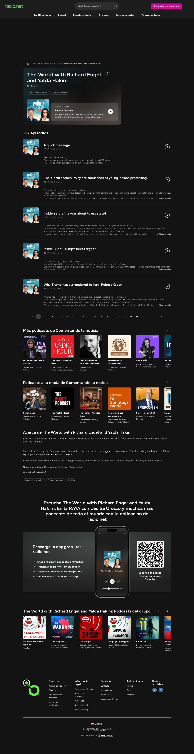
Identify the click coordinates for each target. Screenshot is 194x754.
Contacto (105, 686)
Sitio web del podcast (33, 472)
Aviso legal (80, 701)
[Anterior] (158, 329)
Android (130, 695)
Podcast (62, 15)
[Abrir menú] (187, 6)
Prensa (52, 690)
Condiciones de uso (84, 689)
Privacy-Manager (82, 710)
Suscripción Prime (109, 699)
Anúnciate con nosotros (55, 696)
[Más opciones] (116, 74)
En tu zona (104, 15)
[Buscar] (116, 6)
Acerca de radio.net (58, 686)
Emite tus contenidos (54, 703)
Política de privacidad (79, 695)
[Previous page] (32, 316)
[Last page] (167, 316)
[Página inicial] (28, 64)
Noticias (71, 480)
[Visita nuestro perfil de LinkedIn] (154, 689)
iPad (129, 690)
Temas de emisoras (151, 15)
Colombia (99, 724)
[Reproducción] (110, 111)
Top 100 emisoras (42, 15)
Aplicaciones (106, 690)
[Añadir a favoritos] (108, 73)
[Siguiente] (167, 329)
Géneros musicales (125, 15)
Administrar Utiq (82, 705)
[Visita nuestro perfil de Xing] (161, 689)
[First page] (26, 316)
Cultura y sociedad (59, 93)
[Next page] (161, 316)
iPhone (130, 686)
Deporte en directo (82, 15)
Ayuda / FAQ (106, 695)
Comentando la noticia (38, 93)
